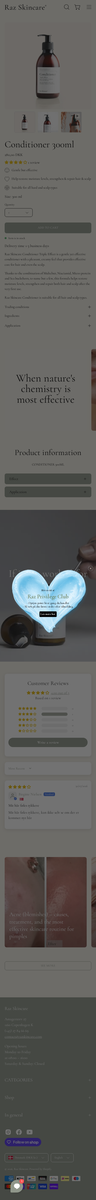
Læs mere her (48, 614)
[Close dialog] (91, 568)
